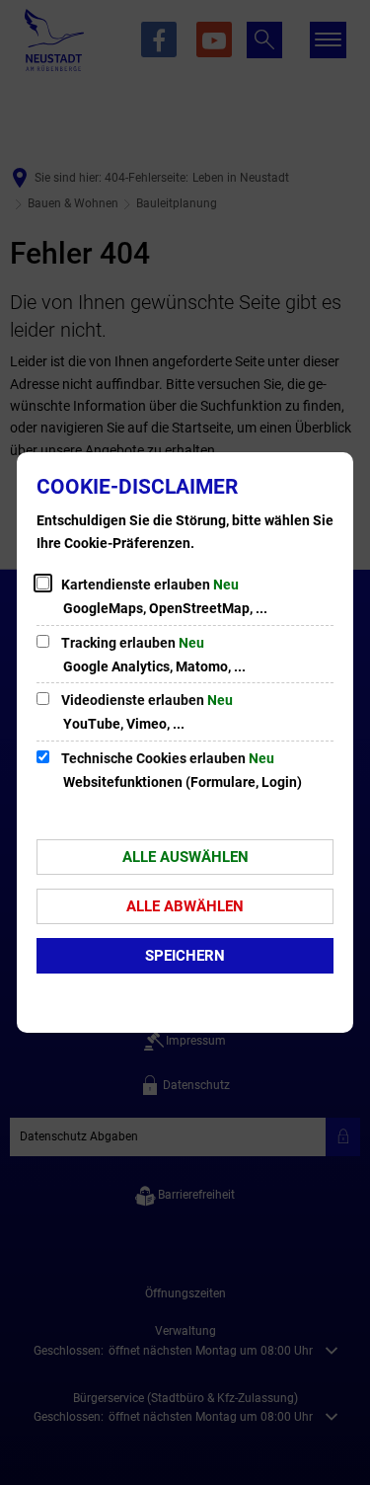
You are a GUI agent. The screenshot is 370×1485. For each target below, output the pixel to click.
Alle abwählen (185, 906)
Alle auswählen (185, 857)
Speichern (185, 956)
